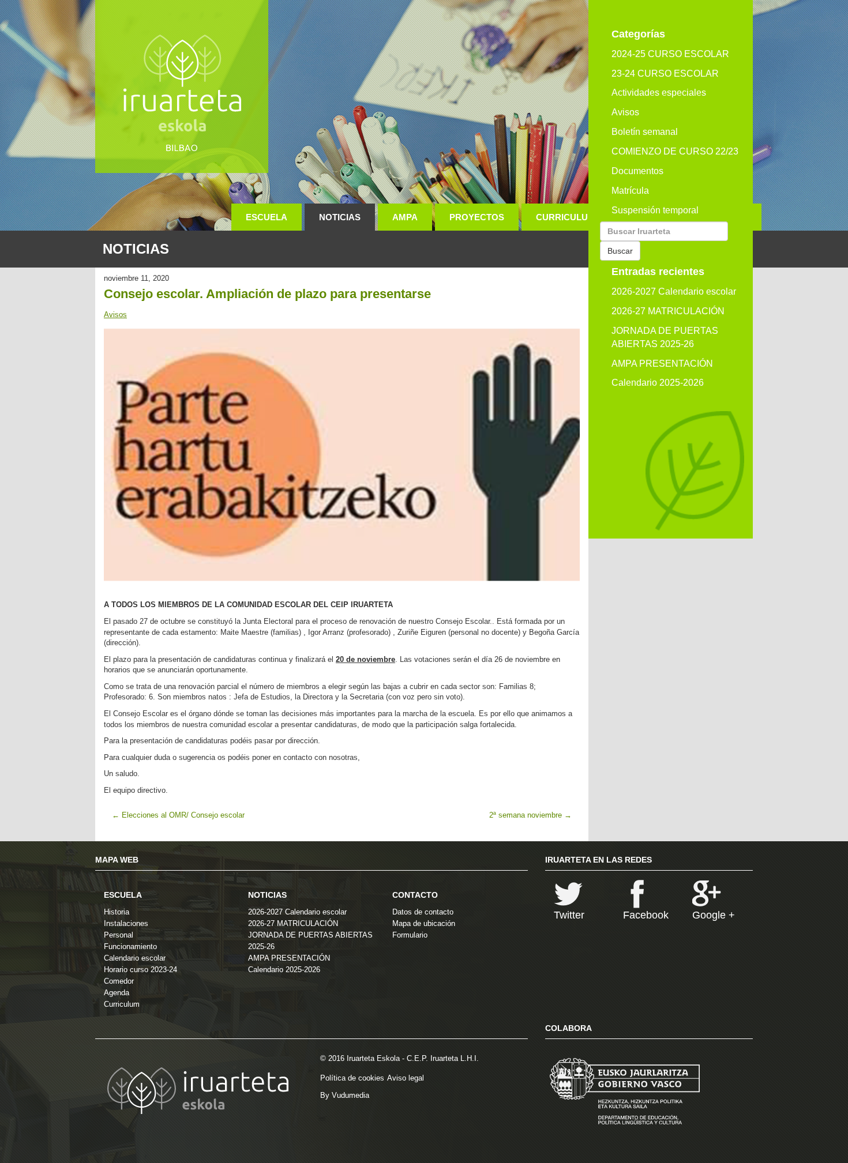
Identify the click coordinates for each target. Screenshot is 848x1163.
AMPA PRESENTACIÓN (662, 363)
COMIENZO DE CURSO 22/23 (674, 151)
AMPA (405, 217)
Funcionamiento (130, 946)
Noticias (340, 217)
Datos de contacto (422, 912)
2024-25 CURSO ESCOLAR (670, 54)
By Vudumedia (344, 1095)
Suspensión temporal (655, 210)
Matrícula (630, 190)
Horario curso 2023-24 (140, 969)
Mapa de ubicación (423, 923)
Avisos (115, 314)
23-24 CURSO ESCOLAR (665, 73)
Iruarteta (181, 86)
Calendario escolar (135, 958)
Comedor (119, 981)
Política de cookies (352, 1078)
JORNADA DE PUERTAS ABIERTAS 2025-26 (664, 337)
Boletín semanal (644, 132)
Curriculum (565, 217)
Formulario (409, 935)
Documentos (637, 171)
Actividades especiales (658, 92)
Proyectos (476, 217)
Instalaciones (126, 923)
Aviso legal (405, 1078)
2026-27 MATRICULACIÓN (668, 311)
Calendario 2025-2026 (657, 382)
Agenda (116, 992)
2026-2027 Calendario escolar (673, 291)
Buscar (620, 250)
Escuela (266, 217)
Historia (116, 912)
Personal (118, 935)
